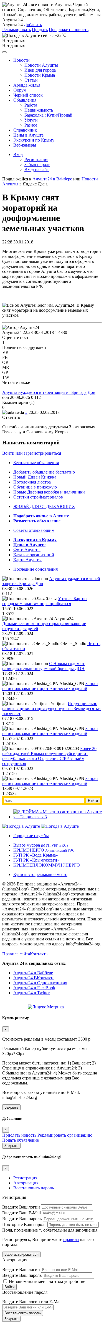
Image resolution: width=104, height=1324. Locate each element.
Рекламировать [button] (16, 29)
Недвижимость (38, 110)
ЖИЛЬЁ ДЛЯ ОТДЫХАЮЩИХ (44, 506)
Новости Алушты (41, 65)
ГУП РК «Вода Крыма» (35, 855)
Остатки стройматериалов (38, 497)
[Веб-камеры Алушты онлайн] (60, 826)
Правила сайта (16, 954)
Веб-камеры (24, 145)
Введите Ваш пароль (22, 1218)
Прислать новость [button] (19, 1135)
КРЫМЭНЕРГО (44, 850)
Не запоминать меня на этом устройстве (46, 1281)
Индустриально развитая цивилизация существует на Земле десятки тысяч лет (51, 708)
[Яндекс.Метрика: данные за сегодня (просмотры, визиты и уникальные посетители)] (46, 1007)
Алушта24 (12, 332)
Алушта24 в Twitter (31, 992)
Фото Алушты (26, 549)
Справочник (25, 130)
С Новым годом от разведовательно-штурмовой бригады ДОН (43, 666)
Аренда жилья (26, 85)
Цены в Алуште (28, 135)
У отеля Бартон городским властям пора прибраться (44, 601)
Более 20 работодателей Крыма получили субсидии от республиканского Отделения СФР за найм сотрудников (49, 756)
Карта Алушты (27, 559)
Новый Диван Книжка (34, 477)
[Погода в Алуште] (21, 826)
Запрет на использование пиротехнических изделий (50, 686)
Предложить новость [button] (68, 29)
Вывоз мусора (40, 845)
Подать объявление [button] (20, 1140)
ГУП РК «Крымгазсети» (36, 860)
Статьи (31, 80)
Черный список (28, 95)
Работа (30, 105)
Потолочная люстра (32, 482)
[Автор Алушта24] (20, 327)
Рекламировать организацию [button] (64, 1135)
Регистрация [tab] (25, 1178)
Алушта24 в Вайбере (33, 972)
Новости (21, 60)
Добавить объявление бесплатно (44, 472)
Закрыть (11, 1107)
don (5, 397)
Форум (19, 90)
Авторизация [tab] (25, 1182)
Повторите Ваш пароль (24, 1224)
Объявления (24, 100)
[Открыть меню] (4, 52)
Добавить (33, 24)
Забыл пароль (37, 164)
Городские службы (31, 835)
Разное (30, 125)
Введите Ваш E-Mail (21, 1212)
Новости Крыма (39, 75)
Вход (18, 154)
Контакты (39, 954)
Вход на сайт (36, 169)
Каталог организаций (33, 554)
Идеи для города (40, 70)
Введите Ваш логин (21, 1207)
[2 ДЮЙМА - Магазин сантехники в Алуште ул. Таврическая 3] (57, 816)
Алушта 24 (12, 24)
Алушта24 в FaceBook (34, 987)
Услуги (31, 120)
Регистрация (36, 159)
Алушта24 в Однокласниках (40, 982)
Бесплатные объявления (36, 462)
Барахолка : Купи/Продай (48, 115)
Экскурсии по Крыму (33, 140)
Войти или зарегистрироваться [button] (31, 453)
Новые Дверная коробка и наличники (49, 492)
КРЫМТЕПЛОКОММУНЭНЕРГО (46, 865)
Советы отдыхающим (33, 530)
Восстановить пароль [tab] (33, 1187)
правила (71, 1239)
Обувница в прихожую (35, 487)
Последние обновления (35, 569)
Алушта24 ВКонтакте (33, 977)
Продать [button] (40, 29)
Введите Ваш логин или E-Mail (32, 1301)
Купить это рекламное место (40, 874)
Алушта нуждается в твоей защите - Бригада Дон (48, 392)
